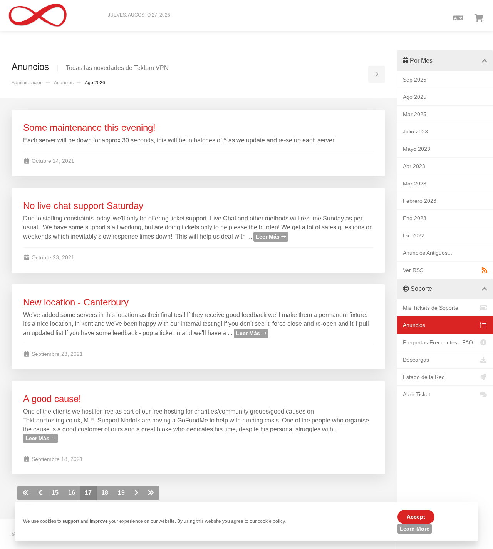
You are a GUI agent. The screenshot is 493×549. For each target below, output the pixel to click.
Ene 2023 (414, 218)
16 (71, 492)
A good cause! (52, 399)
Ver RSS (413, 270)
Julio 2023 (415, 131)
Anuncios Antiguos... (427, 253)
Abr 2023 (414, 166)
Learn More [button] (414, 529)
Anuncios (64, 82)
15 (55, 492)
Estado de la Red (424, 377)
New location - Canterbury (76, 302)
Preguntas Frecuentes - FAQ (438, 342)
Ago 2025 (414, 97)
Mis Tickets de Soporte (430, 308)
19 (121, 492)
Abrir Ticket (416, 394)
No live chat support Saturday (83, 205)
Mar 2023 (414, 183)
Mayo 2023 (416, 149)
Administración (27, 82)
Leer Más (268, 237)
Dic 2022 (413, 235)
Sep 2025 (414, 80)
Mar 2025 (414, 114)
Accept (416, 517)
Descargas (416, 360)
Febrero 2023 (419, 201)
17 (88, 492)
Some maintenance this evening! (89, 127)
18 (104, 492)
